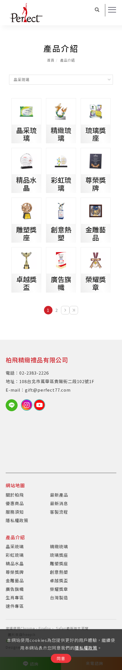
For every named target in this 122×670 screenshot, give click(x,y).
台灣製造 (59, 597)
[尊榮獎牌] (96, 160)
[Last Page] (74, 310)
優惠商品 (15, 503)
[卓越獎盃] (26, 260)
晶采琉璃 (26, 134)
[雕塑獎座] (26, 210)
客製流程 (59, 512)
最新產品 (59, 495)
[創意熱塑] (61, 210)
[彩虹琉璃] (61, 160)
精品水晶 (26, 184)
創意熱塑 (61, 233)
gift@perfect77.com (48, 390)
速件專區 (15, 606)
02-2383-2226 (34, 373)
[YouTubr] (40, 405)
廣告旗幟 (61, 283)
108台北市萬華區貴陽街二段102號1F (56, 381)
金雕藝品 (95, 233)
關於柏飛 (15, 495)
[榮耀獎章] (96, 260)
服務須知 (15, 512)
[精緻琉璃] (61, 111)
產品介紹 (67, 60)
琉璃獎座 (95, 134)
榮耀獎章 (95, 283)
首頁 (50, 60)
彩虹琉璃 (61, 184)
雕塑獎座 (26, 233)
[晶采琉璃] (26, 111)
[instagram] (27, 405)
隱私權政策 (86, 648)
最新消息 (59, 503)
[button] (97, 10)
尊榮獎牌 (95, 184)
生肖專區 (15, 597)
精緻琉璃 (61, 134)
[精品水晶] (26, 160)
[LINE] (13, 405)
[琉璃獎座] (96, 111)
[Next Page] (65, 310)
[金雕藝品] (96, 210)
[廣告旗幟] (61, 260)
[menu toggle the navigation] (112, 10)
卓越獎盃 (26, 283)
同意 (61, 658)
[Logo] (26, 12)
